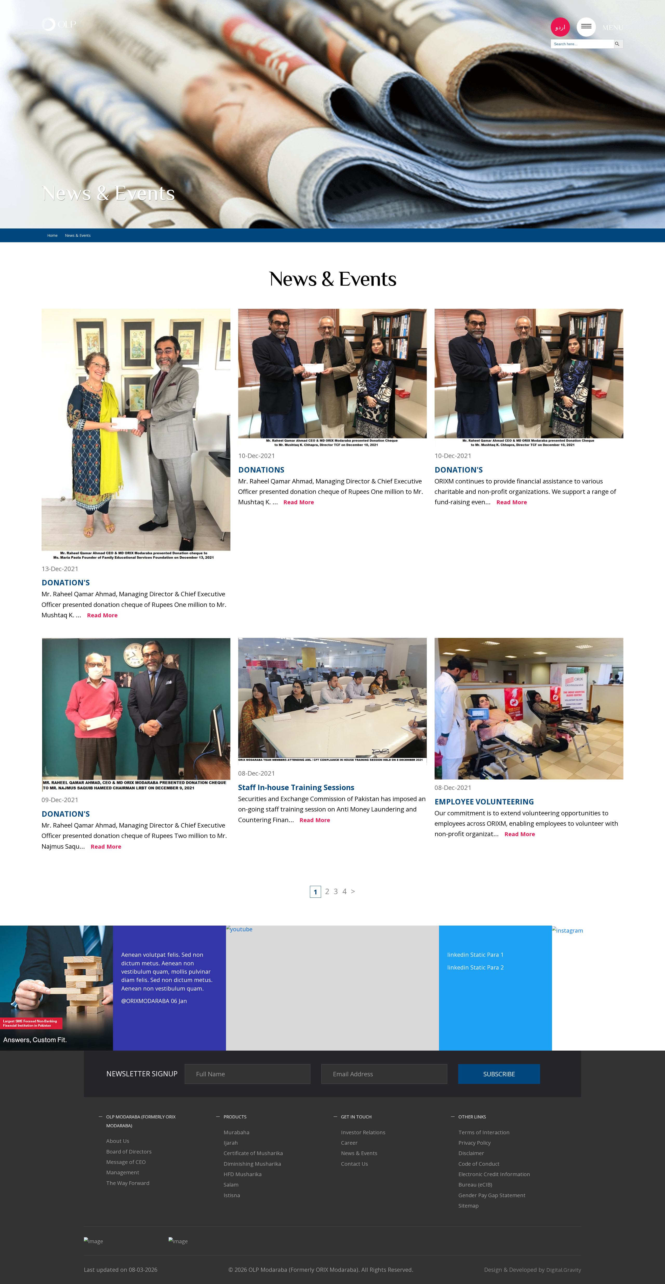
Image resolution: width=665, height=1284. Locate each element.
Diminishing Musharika (252, 1163)
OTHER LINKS (472, 1117)
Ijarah (231, 1142)
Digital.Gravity (563, 1269)
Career (349, 1142)
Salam (231, 1184)
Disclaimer (471, 1153)
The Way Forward (127, 1183)
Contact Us (354, 1163)
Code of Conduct (479, 1163)
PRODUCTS (235, 1117)
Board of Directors (129, 1151)
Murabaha (236, 1132)
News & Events (359, 1153)
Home (52, 235)
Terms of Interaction (484, 1132)
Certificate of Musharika (253, 1153)
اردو (560, 27)
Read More (102, 615)
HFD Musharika (243, 1174)
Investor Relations (363, 1132)
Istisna (232, 1195)
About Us (117, 1140)
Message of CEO (126, 1161)
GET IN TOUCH (356, 1117)
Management (122, 1172)
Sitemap (468, 1205)
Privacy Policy (474, 1142)
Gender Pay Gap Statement (492, 1195)
